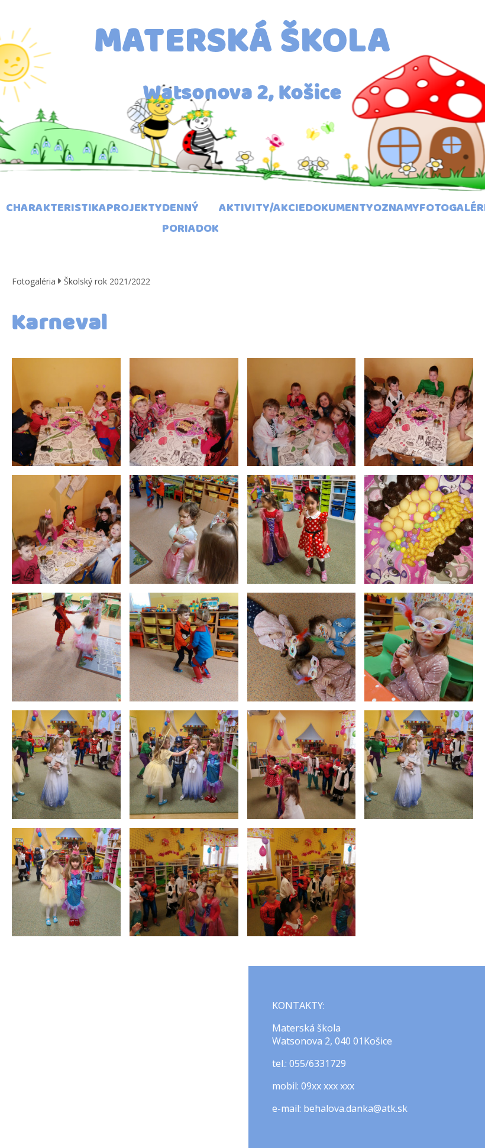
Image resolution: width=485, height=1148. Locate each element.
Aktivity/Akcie (262, 208)
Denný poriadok (190, 218)
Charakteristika (56, 208)
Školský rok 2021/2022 (107, 281)
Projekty (134, 208)
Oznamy (396, 208)
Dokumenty (339, 208)
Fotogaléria (34, 281)
